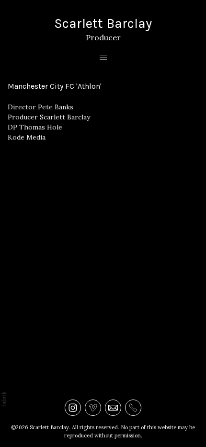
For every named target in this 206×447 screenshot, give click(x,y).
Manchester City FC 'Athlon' (55, 86)
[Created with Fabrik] (4, 399)
